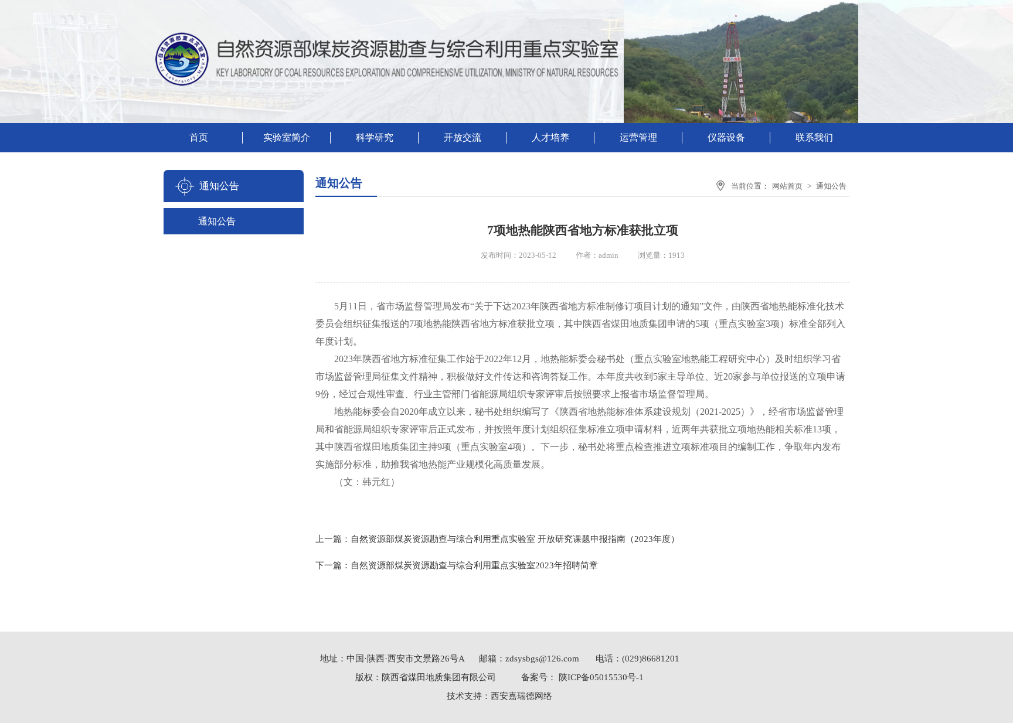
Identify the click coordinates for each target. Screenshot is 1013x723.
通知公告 (217, 221)
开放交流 (462, 137)
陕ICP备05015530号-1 (600, 677)
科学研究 (374, 137)
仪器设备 (726, 137)
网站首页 (787, 186)
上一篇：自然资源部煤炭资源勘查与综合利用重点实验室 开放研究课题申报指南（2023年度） (497, 539)
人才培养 (550, 137)
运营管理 (638, 137)
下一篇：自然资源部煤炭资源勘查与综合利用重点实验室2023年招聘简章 (456, 565)
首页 (198, 137)
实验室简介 (286, 137)
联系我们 (814, 137)
